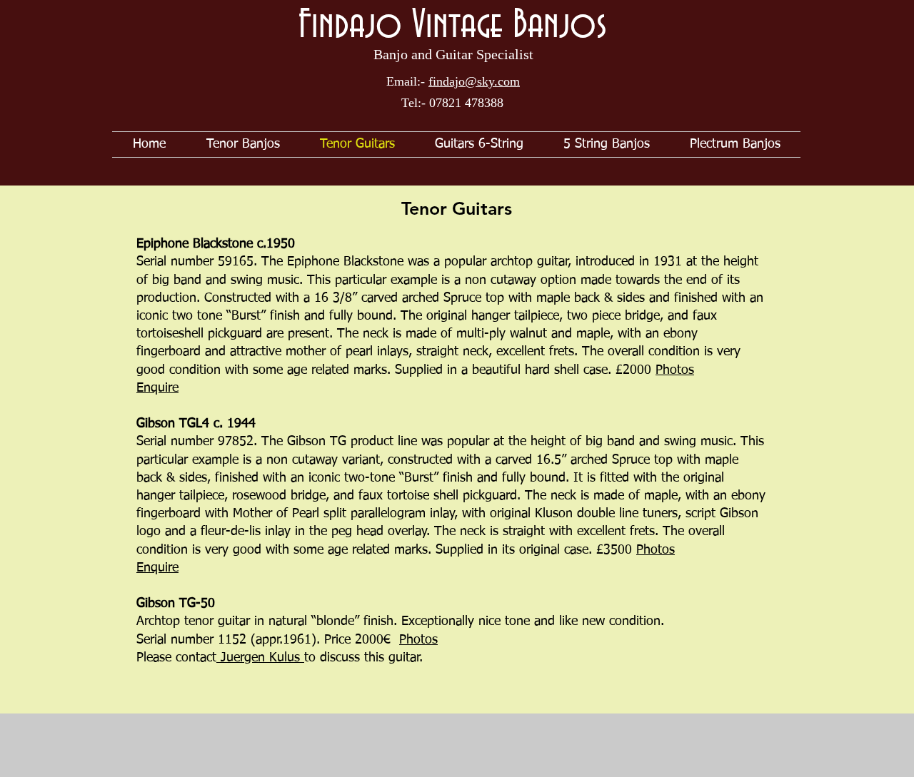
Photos (675, 370)
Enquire (157, 388)
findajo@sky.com (474, 81)
